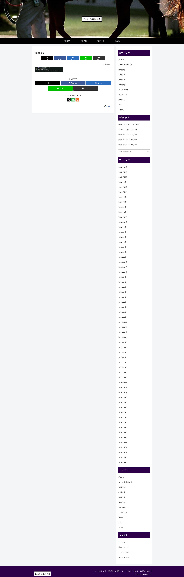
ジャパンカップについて (127, 130)
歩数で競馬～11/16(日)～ (128, 139)
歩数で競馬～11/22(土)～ (128, 135)
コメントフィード (125, 552)
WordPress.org (124, 557)
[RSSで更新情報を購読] (77, 99)
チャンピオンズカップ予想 (128, 124)
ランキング (128, 571)
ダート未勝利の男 (100, 571)
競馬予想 (110, 571)
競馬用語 (142, 571)
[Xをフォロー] (69, 99)
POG (148, 571)
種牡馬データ (119, 571)
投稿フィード (123, 547)
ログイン (121, 542)
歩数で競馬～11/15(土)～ (128, 145)
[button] (99, 58)
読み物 (136, 571)
